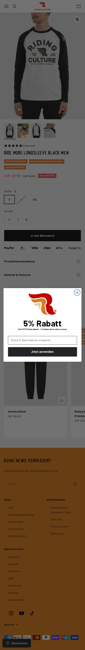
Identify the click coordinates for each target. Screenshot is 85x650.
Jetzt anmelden (42, 352)
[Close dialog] (77, 293)
